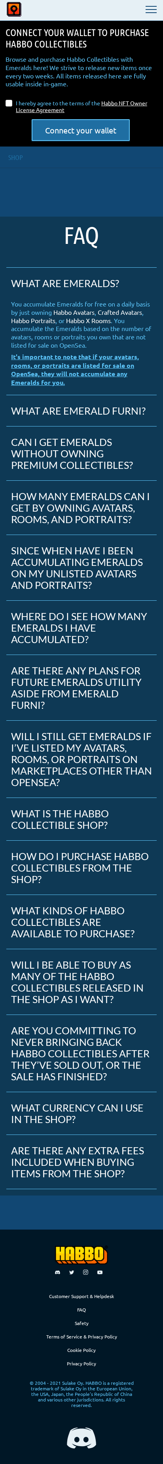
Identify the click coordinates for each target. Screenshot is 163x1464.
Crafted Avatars (120, 312)
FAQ (81, 1309)
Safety (82, 1323)
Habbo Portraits (33, 320)
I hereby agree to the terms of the (81, 106)
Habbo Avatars (74, 312)
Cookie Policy (81, 1350)
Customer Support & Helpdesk (81, 1296)
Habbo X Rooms (88, 320)
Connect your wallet (80, 130)
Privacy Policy (81, 1363)
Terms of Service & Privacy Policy (81, 1336)
